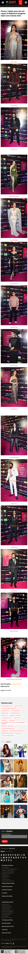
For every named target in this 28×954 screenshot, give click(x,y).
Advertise (7, 939)
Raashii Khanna (14, 283)
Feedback (19, 939)
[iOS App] (13, 943)
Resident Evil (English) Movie (8, 881)
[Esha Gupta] (20, 811)
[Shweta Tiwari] (7, 750)
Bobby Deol (14, 503)
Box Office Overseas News (7, 911)
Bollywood (8, 926)
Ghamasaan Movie (6, 876)
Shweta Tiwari (17, 717)
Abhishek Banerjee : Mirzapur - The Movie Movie (11, 733)
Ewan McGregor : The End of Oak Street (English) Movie (12, 730)
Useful (5, 929)
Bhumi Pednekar (14, 240)
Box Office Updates (6, 908)
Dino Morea (14, 591)
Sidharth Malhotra (10, 679)
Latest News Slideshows (7, 913)
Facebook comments (6, 690)
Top (4, 893)
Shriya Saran (14, 62)
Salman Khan (4, 720)
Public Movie (7, 886)
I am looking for (6, 834)
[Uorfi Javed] (20, 750)
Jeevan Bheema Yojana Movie (8, 872)
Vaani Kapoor (14, 409)
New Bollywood (7, 865)
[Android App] (11, 943)
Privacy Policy (13, 939)
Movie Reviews (5, 916)
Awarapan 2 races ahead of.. (16, 715)
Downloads (6, 932)
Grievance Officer (7, 940)
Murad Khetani (14, 327)
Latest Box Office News (7, 907)
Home (2, 939)
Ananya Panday (14, 365)
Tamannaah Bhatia (14, 457)
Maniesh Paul (14, 149)
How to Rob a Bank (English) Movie (9, 869)
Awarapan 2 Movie (5, 710)
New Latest (6, 923)
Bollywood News (4, 713)
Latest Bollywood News (15, 713)
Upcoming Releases (6, 914)
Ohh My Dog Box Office (16, 710)
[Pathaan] (20, 796)
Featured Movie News (6, 905)
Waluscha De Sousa (14, 196)
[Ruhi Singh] (20, 765)
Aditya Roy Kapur (14, 631)
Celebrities (9, 851)
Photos (8, 741)
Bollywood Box (7, 896)
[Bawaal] (7, 781)
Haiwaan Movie (5, 875)
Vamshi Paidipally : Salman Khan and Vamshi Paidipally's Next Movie (13, 723)
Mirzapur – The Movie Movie (8, 870)
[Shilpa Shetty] (7, 796)
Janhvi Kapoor (12, 720)
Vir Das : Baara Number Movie (7, 735)
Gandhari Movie (5, 867)
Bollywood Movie (8, 883)
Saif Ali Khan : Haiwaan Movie (7, 726)
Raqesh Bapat (14, 105)
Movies (3, 851)
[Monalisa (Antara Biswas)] (7, 765)
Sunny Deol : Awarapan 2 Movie (7, 728)
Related (3, 741)
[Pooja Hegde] (20, 781)
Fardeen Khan (14, 547)
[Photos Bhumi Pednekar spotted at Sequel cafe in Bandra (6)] (7, 811)
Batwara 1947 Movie (18, 705)
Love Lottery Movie (6, 879)
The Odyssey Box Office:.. (6, 717)
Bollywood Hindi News (7, 917)
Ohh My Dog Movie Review (6, 705)
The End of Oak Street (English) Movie (9, 708)
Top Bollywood (7, 920)
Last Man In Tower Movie (7, 873)
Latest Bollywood (7, 902)
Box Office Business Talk (7, 910)
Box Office (7, 889)
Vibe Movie (4, 878)
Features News (4, 715)
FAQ (13, 940)
